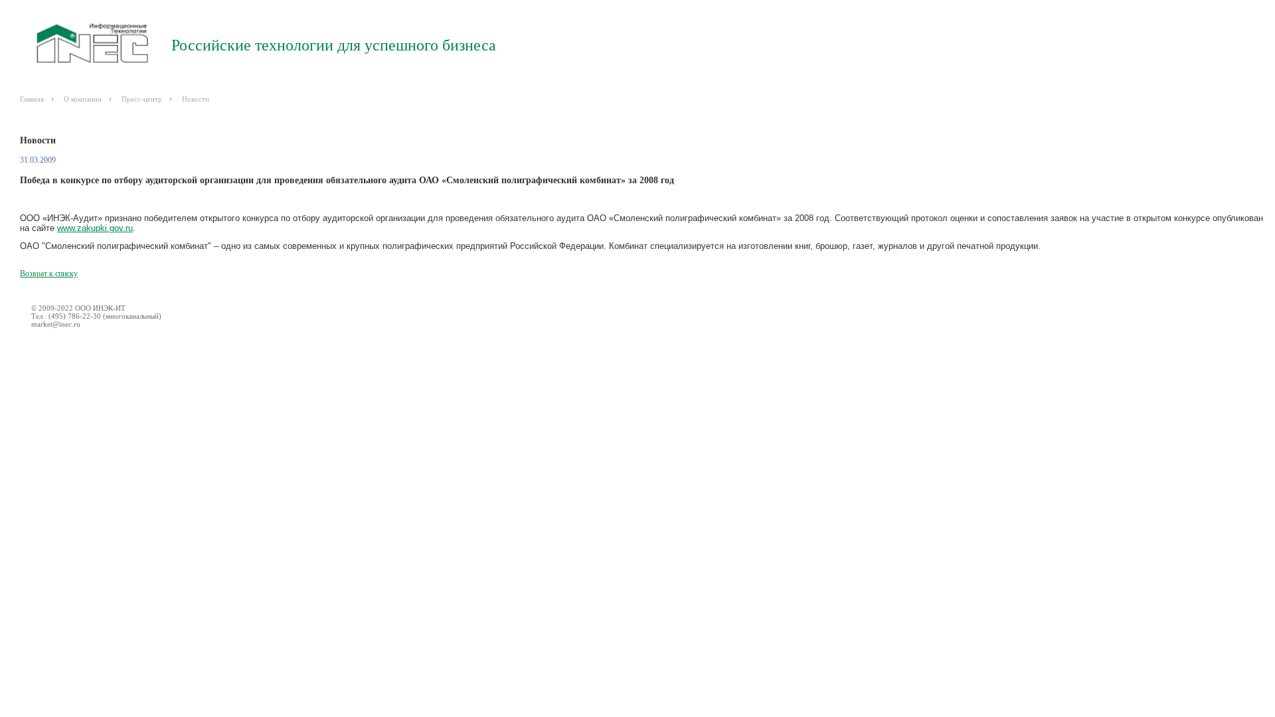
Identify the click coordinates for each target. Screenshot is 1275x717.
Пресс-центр (142, 99)
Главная (32, 99)
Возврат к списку (49, 273)
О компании (83, 99)
